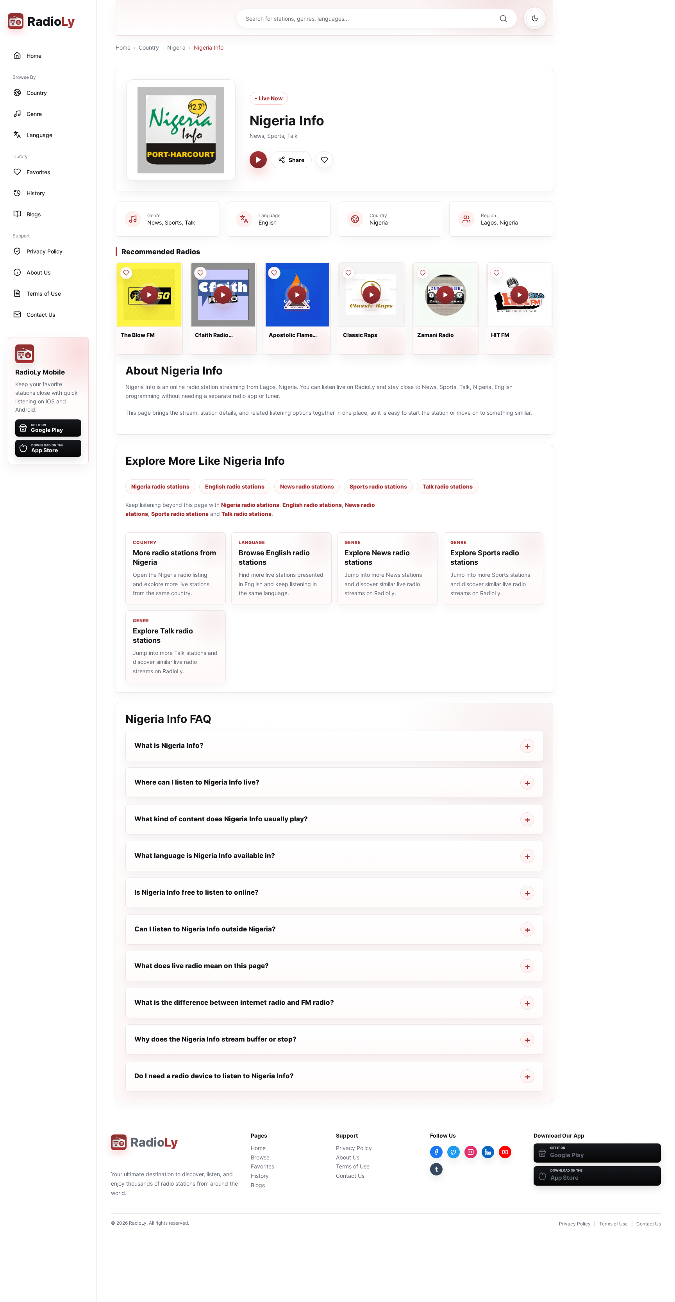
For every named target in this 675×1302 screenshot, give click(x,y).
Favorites (262, 1166)
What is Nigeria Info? (169, 745)
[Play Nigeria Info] (258, 159)
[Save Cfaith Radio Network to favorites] (200, 273)
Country (149, 47)
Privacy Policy (354, 1148)
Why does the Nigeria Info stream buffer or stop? (215, 1039)
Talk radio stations (448, 486)
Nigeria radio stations (160, 486)
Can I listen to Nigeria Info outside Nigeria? (205, 929)
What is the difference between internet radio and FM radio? (234, 1002)
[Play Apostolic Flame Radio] (297, 295)
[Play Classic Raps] (371, 295)
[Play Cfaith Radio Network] (223, 295)
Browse (260, 1157)
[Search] (503, 18)
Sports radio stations (378, 486)
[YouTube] (505, 1152)
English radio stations (234, 486)
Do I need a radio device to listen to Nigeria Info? (214, 1076)
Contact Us (350, 1175)
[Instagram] (470, 1152)
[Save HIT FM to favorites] (496, 273)
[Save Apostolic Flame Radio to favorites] (274, 273)
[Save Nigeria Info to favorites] (324, 159)
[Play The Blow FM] (149, 295)
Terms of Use (353, 1166)
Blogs (258, 1185)
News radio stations (307, 486)
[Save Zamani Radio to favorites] (422, 273)
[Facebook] (436, 1152)
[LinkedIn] (488, 1152)
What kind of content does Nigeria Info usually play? (221, 819)
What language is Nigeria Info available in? (204, 856)
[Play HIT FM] (520, 295)
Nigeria (176, 47)
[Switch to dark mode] (534, 18)
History (260, 1175)
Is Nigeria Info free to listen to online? (196, 892)
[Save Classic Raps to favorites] (348, 273)
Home (123, 47)
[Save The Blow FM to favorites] (126, 273)
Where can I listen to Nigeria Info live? (196, 782)
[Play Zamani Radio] (445, 295)
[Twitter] (453, 1152)
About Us (347, 1157)
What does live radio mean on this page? (201, 966)
